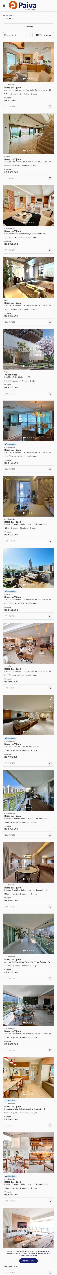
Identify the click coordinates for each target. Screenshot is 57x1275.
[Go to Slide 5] (31, 78)
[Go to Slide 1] (24, 79)
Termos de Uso (43, 1253)
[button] (28, 62)
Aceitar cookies (28, 1261)
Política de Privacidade (28, 1255)
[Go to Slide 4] (29, 78)
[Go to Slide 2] (25, 78)
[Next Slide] (51, 62)
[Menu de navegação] (4, 5)
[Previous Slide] (5, 62)
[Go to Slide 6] (33, 78)
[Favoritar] (50, 106)
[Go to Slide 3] (27, 78)
